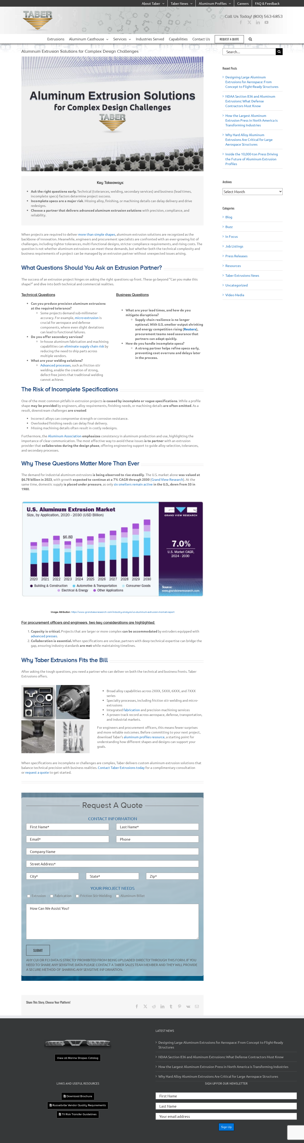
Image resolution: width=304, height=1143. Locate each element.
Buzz (229, 226)
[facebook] (241, 22)
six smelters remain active (133, 484)
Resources (233, 265)
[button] (250, 38)
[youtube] (266, 22)
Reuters (190, 329)
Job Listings (234, 246)
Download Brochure (79, 1096)
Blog (228, 217)
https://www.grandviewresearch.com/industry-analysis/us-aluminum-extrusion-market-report (122, 612)
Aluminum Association (64, 436)
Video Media (234, 295)
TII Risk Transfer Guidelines (79, 1114)
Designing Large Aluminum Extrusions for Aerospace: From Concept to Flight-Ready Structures (251, 82)
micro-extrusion (87, 317)
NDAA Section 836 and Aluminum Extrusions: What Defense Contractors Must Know (250, 101)
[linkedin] (258, 22)
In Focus (231, 236)
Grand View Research (167, 479)
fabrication (132, 710)
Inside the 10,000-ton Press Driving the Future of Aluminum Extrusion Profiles (251, 159)
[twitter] (249, 22)
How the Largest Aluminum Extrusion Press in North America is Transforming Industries (251, 120)
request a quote (37, 772)
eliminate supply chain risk (84, 346)
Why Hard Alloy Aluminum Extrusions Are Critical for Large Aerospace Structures (249, 139)
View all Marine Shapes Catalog (78, 1058)
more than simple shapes (96, 234)
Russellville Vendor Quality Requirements (79, 1105)
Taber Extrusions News (242, 275)
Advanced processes (55, 365)
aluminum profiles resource (144, 737)
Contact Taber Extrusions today (121, 767)
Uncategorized (236, 285)
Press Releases (236, 256)
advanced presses (44, 636)
